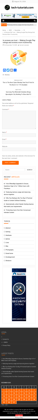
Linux (7, 242)
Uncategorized (10, 257)
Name (4, 132)
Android (7, 74)
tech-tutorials (25, 45)
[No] (36, 413)
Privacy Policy (6, 345)
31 (14, 402)
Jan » (6, 404)
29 (4, 402)
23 (9, 399)
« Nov (2, 404)
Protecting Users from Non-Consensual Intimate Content (18, 376)
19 (24, 396)
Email (4, 139)
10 (14, 393)
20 (29, 396)
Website (4, 146)
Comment (5, 109)
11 (19, 393)
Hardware (9, 235)
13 (29, 393)
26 (24, 399)
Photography (10, 250)
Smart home (9, 253)
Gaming (8, 232)
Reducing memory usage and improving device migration (18, 363)
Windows (8, 260)
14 (34, 393)
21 (34, 396)
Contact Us (6, 339)
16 (9, 396)
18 (19, 396)
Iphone (8, 239)
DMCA (6, 342)
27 (29, 399)
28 (34, 399)
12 (24, 393)
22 (4, 399)
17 (14, 396)
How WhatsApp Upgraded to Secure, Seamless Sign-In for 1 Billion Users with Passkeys (16, 186)
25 (19, 399)
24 (14, 399)
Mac (7, 246)
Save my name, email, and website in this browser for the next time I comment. (18, 157)
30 (9, 402)
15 (4, 396)
